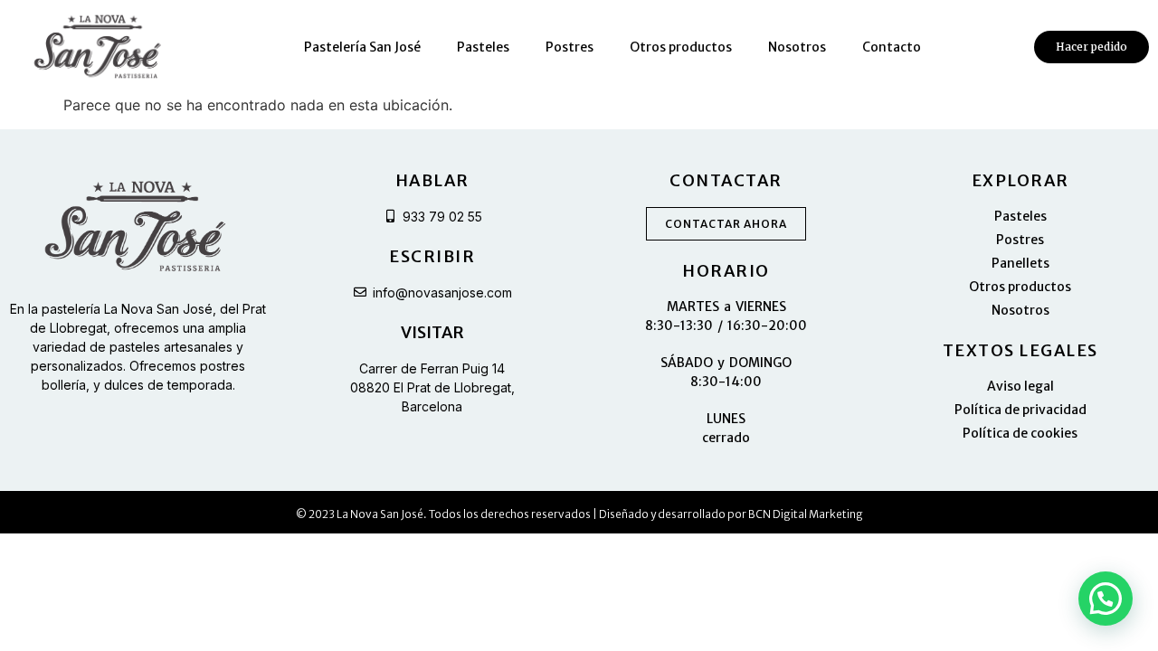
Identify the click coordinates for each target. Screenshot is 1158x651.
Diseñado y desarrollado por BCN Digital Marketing (731, 514)
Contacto (891, 47)
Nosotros (797, 47)
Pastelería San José (362, 47)
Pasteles (483, 47)
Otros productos (681, 47)
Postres (569, 47)
